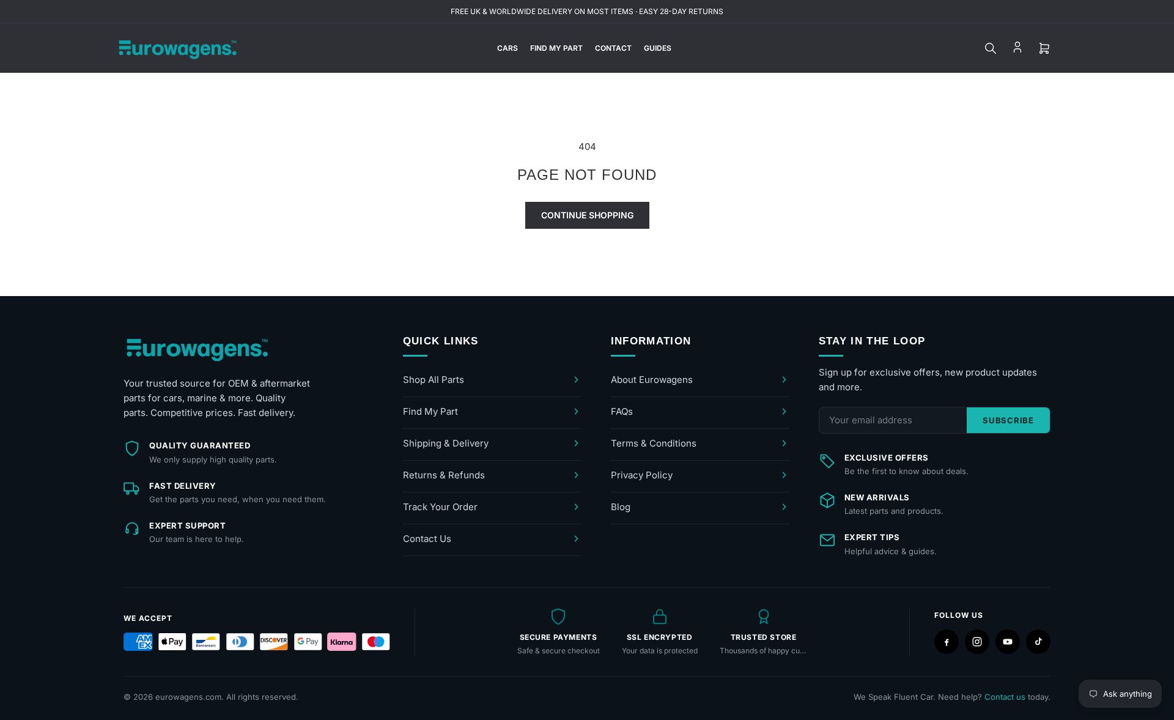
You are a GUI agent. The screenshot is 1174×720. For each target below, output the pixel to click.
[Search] (990, 48)
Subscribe (1008, 420)
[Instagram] (977, 641)
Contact (613, 48)
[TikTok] (1038, 641)
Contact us (1004, 697)
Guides (657, 48)
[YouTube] (1007, 641)
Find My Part (556, 48)
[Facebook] (946, 641)
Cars (507, 48)
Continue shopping (587, 215)
